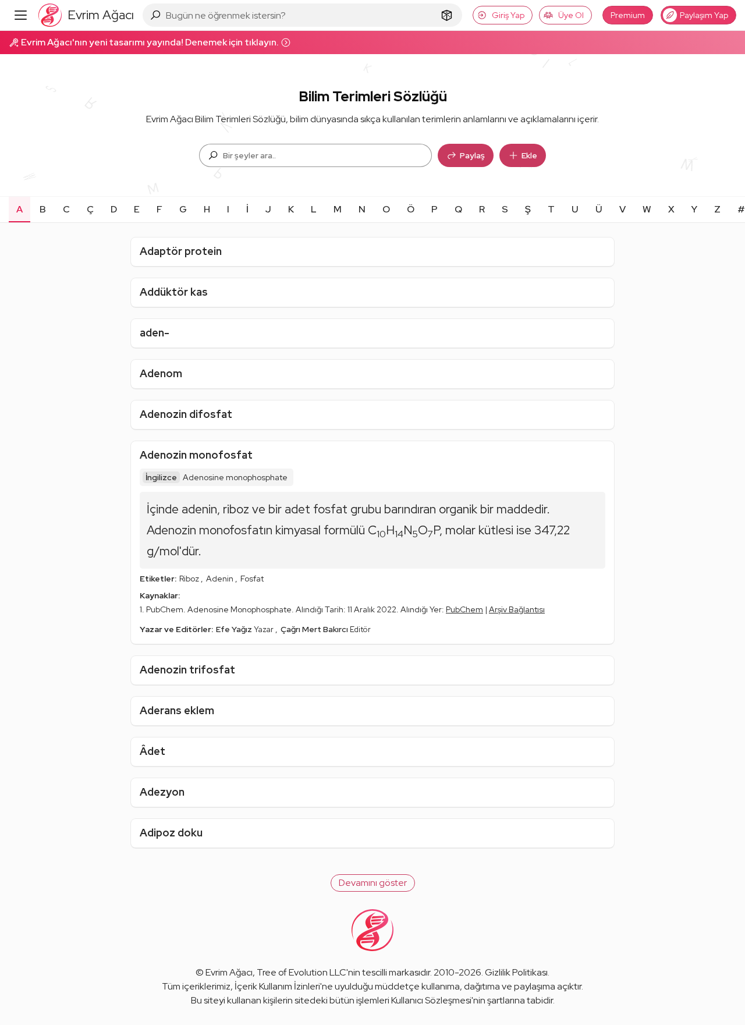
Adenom (161, 373)
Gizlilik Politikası (516, 972)
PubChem (464, 609)
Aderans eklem (177, 710)
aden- (154, 332)
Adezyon (162, 792)
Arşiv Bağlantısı (517, 609)
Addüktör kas (174, 292)
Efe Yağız (235, 629)
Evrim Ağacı (229, 972)
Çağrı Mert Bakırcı (315, 629)
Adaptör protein (181, 251)
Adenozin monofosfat (196, 455)
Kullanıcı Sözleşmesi (431, 1000)
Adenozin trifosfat (187, 669)
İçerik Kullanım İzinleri (277, 986)
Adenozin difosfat (186, 414)
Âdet (152, 751)
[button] (373, 883)
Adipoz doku (171, 832)
